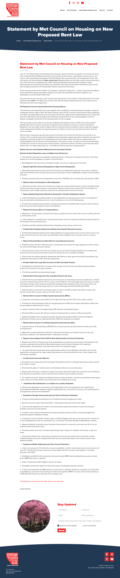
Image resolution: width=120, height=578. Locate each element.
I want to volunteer (89, 525)
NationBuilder (110, 568)
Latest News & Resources (88, 10)
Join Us (102, 10)
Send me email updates (68, 525)
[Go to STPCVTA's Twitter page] (74, 3)
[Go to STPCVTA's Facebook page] (70, 3)
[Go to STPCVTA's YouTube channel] (83, 3)
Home (18, 40)
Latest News (48, 40)
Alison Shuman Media (98, 568)
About (62, 10)
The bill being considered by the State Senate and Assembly (41, 481)
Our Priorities (71, 10)
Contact (110, 10)
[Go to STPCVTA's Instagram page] (79, 3)
